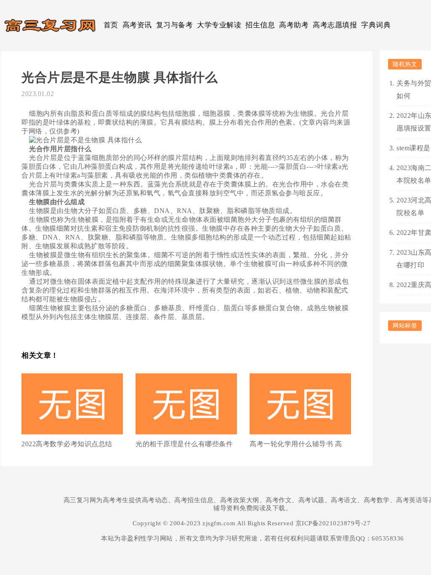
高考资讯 (137, 25)
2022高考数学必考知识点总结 (66, 443)
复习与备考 (174, 25)
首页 (111, 25)
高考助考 (294, 25)
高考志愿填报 (335, 25)
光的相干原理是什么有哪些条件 (184, 443)
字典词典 (376, 25)
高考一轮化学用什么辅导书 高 (296, 443)
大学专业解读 (219, 25)
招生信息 (260, 25)
